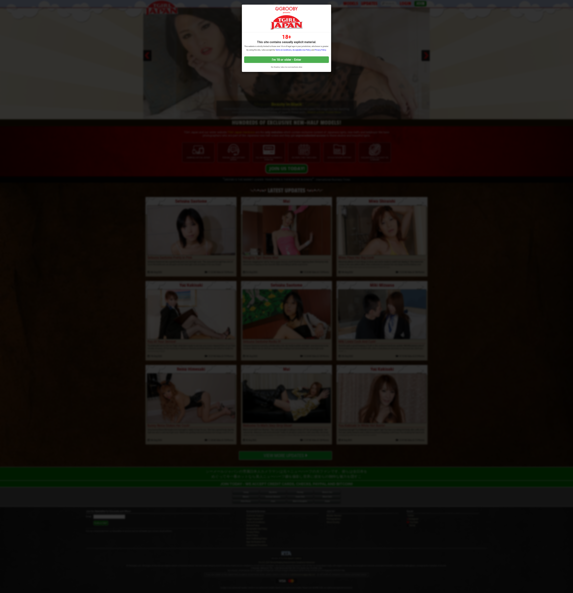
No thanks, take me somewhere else (286, 67)
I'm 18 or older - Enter (286, 59)
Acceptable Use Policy (301, 50)
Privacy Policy (320, 50)
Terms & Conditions (283, 50)
